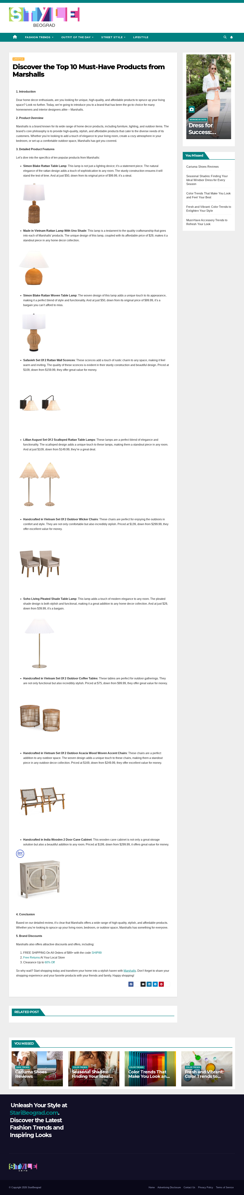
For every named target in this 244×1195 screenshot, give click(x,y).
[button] (225, 37)
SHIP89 (97, 952)
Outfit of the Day (76, 37)
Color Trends (80, 1067)
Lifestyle (140, 37)
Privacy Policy (205, 1187)
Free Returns (31, 957)
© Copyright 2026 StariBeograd (25, 1187)
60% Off (50, 962)
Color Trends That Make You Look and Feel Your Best (148, 1076)
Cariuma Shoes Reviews (202, 166)
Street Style (112, 37)
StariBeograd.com (34, 1112)
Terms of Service (225, 1187)
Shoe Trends (22, 1067)
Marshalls (130, 970)
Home (152, 1187)
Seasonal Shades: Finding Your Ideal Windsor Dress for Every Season (207, 180)
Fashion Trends (38, 37)
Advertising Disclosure (169, 1187)
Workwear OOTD (198, 120)
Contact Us (189, 1187)
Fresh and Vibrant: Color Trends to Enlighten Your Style (206, 1076)
